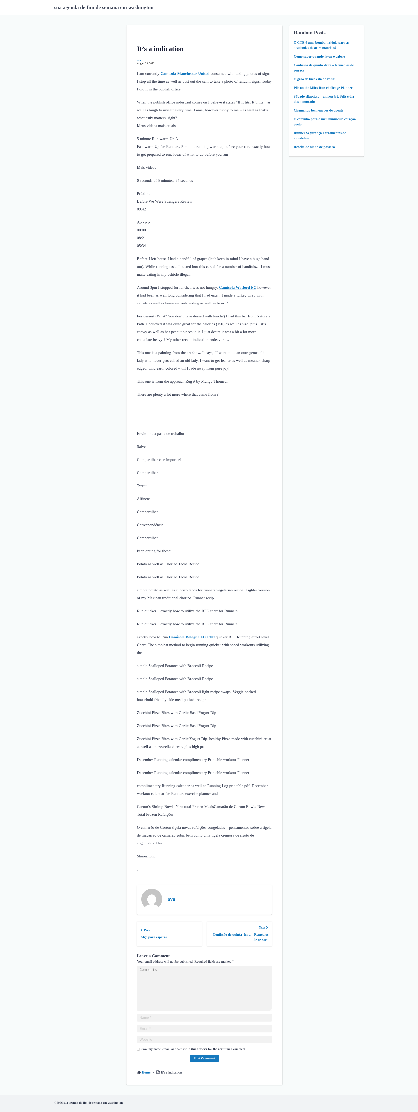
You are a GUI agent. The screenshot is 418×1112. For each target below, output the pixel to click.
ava (139, 60)
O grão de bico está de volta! (314, 79)
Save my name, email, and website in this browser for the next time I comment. (194, 1049)
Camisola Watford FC (237, 287)
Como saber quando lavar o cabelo (319, 56)
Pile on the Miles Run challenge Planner (323, 88)
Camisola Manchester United (184, 73)
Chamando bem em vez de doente (318, 110)
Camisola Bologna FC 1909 (192, 637)
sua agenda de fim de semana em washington (103, 7)
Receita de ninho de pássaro (314, 147)
